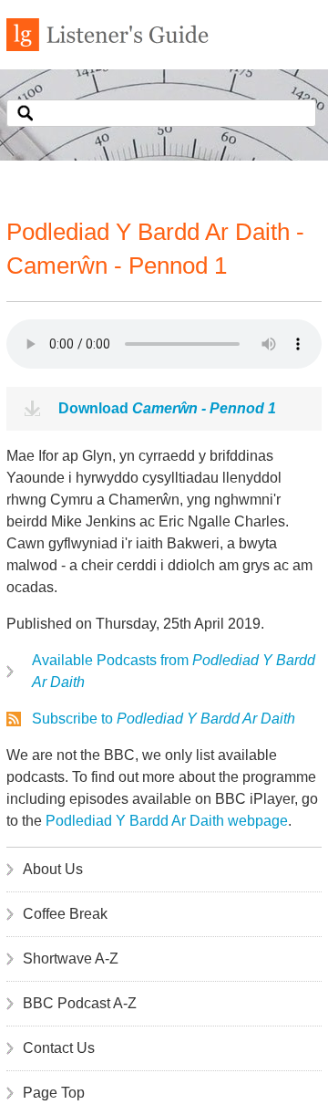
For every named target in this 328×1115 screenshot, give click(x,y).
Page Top (54, 1092)
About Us (53, 869)
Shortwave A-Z (70, 958)
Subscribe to (163, 718)
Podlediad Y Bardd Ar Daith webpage (167, 820)
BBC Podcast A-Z (80, 1003)
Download (167, 408)
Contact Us (59, 1048)
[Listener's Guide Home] (107, 46)
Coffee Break (65, 914)
